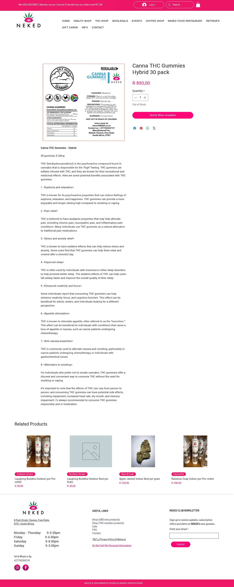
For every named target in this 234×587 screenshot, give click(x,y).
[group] (117, 460)
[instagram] (17, 567)
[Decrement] (135, 97)
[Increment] (145, 97)
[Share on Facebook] (135, 128)
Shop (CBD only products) (106, 519)
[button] (198, 4)
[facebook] (25, 567)
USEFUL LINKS (100, 511)
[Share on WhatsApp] (148, 128)
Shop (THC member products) (108, 523)
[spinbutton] (140, 97)
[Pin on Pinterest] (141, 128)
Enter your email (178, 529)
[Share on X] (154, 128)
